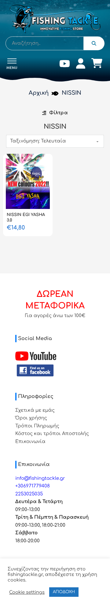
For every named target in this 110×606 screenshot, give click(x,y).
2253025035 (29, 494)
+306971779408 (32, 486)
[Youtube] (64, 65)
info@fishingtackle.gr (40, 478)
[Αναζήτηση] (94, 43)
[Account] (80, 65)
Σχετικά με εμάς (35, 410)
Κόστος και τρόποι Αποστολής (52, 433)
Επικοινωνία (30, 441)
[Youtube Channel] (35, 356)
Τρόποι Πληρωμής (37, 426)
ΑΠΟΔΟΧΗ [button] (64, 592)
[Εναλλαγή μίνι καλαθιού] (96, 63)
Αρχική (39, 93)
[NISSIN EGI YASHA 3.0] (28, 181)
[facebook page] (35, 370)
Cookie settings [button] (27, 592)
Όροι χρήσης (31, 418)
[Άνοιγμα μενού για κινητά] (11, 61)
